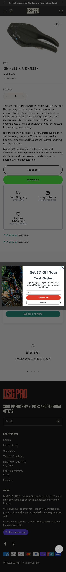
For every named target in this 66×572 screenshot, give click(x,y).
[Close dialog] (62, 267)
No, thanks (43, 302)
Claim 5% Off (43, 297)
